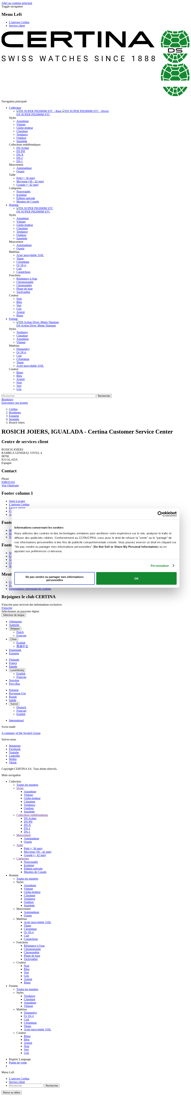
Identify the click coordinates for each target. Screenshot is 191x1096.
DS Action (22, 147)
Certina (13, 409)
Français (21, 635)
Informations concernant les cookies (30, 588)
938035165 (8, 482)
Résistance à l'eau (26, 278)
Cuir (19, 268)
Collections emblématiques (32, 815)
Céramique (22, 261)
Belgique (15, 628)
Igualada (14, 419)
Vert (18, 305)
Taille (19, 845)
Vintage (21, 124)
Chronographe (24, 282)
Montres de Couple (27, 201)
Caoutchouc (23, 271)
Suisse (14, 703)
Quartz (20, 171)
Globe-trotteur (24, 127)
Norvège (14, 680)
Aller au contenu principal (16, 3)
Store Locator (17, 501)
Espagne (14, 415)
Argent (20, 312)
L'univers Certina (19, 22)
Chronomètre (24, 285)
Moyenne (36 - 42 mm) (30, 181)
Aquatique (22, 121)
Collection (15, 107)
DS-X (20, 154)
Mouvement (23, 835)
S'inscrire (6, 608)
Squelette (21, 141)
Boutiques (15, 412)
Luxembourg (17, 670)
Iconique (21, 194)
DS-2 (19, 158)
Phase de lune (24, 288)
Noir (19, 298)
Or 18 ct (21, 265)
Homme (13, 204)
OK (136, 578)
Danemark (15, 650)
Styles (20, 788)
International (16, 720)
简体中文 (22, 646)
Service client (17, 25)
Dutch (20, 632)
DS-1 (19, 161)
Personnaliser (160, 565)
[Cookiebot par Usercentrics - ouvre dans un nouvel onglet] (160, 514)
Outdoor (21, 137)
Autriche (14, 624)
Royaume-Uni (17, 693)
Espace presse (17, 507)
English (20, 642)
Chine (13, 639)
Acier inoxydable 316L (30, 255)
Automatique (24, 168)
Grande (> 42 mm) (27, 184)
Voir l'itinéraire (10, 485)
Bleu (19, 302)
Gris (18, 308)
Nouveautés (23, 191)
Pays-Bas (14, 683)
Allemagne (15, 621)
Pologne (14, 690)
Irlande (13, 666)
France (13, 663)
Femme (13, 318)
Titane (20, 258)
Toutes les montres (27, 784)
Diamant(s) (22, 349)
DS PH (20, 151)
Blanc (19, 315)
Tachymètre (23, 292)
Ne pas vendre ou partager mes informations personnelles (55, 578)
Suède (12, 700)
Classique (22, 131)
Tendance (22, 134)
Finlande (14, 659)
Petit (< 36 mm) (25, 178)
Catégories (22, 858)
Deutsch (21, 707)
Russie (13, 696)
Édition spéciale (25, 198)
